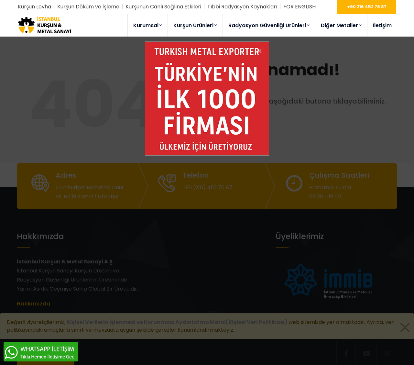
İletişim (382, 25)
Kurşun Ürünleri (193, 25)
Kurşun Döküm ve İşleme (88, 6)
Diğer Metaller (339, 25)
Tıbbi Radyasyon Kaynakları (242, 6)
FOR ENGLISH (299, 6)
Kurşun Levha (34, 6)
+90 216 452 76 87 (367, 7)
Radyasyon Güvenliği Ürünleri (267, 25)
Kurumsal (145, 25)
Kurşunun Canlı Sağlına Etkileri (163, 6)
